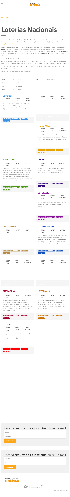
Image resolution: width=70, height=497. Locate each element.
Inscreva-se (9, 441)
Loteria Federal (57, 42)
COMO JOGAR (6, 121)
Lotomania (45, 42)
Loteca (64, 42)
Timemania (15, 44)
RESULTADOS (6, 119)
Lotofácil (8, 44)
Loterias (7, 17)
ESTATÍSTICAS (24, 119)
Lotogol (3, 44)
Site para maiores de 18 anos (35, 487)
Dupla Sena (38, 42)
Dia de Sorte (9, 226)
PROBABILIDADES (15, 119)
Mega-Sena (31, 42)
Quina (50, 42)
